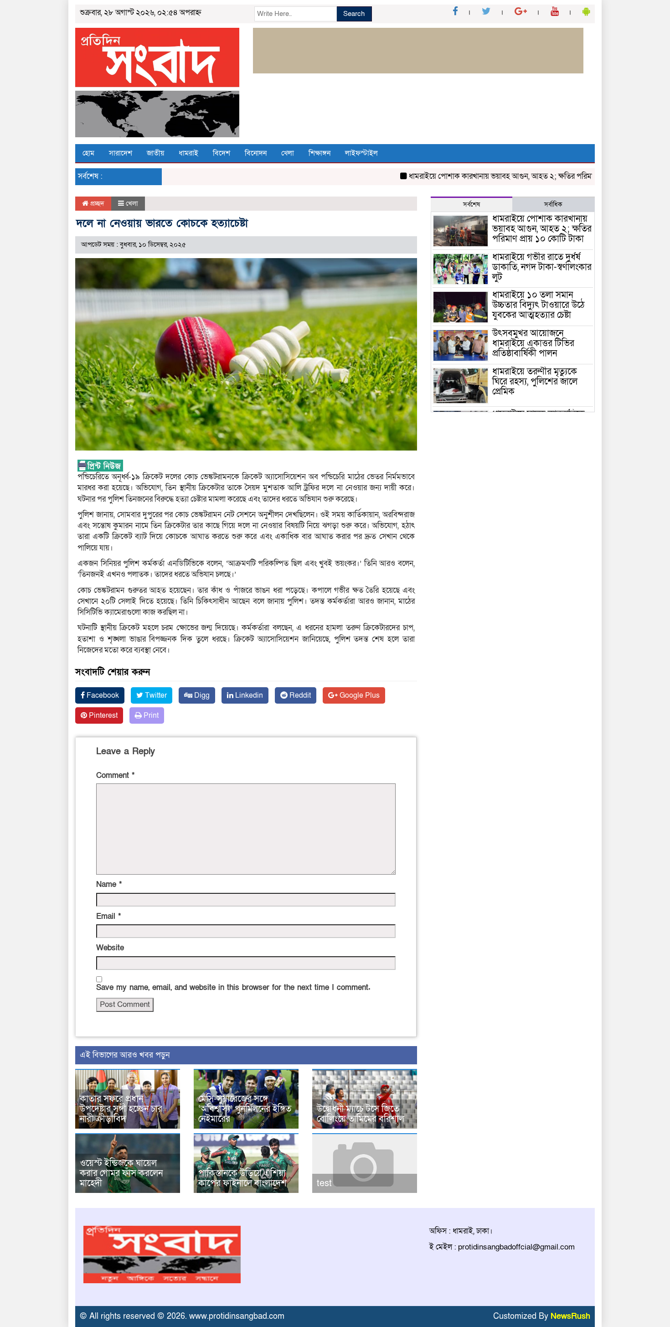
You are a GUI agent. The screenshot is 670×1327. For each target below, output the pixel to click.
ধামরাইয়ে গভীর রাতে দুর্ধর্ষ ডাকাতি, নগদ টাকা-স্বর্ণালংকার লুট (542, 267)
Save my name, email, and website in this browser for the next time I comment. (233, 987)
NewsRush (570, 1316)
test (324, 1183)
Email (108, 916)
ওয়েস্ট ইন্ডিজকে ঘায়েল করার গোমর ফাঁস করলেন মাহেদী (121, 1173)
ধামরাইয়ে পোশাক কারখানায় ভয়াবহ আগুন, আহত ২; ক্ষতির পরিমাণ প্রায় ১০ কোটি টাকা (510, 176)
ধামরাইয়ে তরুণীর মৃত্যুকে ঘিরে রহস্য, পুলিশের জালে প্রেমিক (534, 382)
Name (109, 884)
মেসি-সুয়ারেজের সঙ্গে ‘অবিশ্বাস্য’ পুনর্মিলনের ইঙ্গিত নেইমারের (244, 1109)
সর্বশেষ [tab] (471, 204)
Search (354, 13)
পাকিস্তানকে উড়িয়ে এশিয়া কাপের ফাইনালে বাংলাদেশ (242, 1178)
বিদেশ (221, 153)
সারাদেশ (120, 153)
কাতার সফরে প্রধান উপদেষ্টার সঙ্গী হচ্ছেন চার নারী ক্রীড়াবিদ (121, 1109)
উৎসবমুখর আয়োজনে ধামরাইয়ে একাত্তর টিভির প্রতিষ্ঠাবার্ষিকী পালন (533, 343)
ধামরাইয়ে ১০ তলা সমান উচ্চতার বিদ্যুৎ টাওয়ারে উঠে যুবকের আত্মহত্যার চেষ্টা (538, 305)
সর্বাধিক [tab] (553, 204)
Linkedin (248, 695)
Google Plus (359, 695)
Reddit (299, 695)
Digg (201, 695)
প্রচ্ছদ (96, 203)
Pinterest (102, 715)
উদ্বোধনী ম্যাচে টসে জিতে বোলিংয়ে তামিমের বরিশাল (360, 1114)
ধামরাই (188, 153)
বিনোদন (256, 153)
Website (110, 948)
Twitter (155, 695)
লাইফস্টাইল (361, 153)
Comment (115, 775)
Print (150, 715)
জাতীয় (155, 153)
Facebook (102, 695)
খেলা (287, 153)
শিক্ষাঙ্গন (319, 153)
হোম (88, 153)
